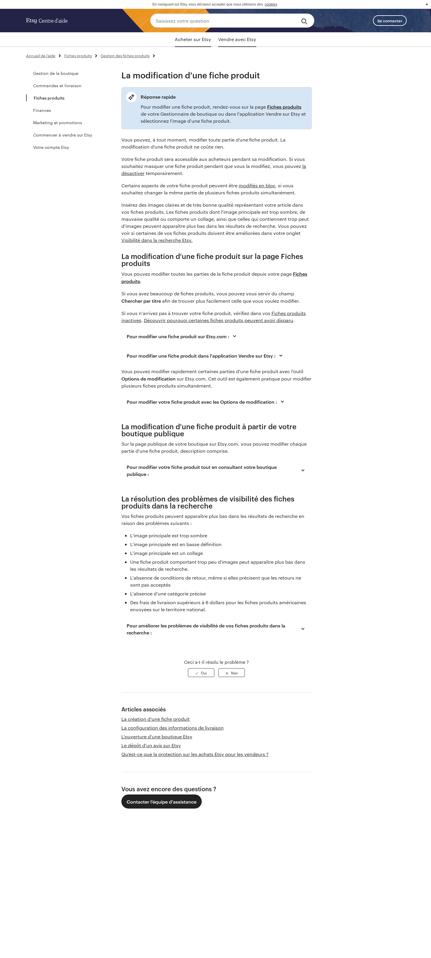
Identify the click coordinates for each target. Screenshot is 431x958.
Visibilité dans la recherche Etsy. (157, 240)
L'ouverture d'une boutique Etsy (156, 736)
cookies (271, 4)
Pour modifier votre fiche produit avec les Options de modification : (202, 401)
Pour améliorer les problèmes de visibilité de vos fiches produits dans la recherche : (206, 629)
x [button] (426, 4)
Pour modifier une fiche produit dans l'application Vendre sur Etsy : (201, 355)
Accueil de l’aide (40, 55)
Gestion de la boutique (55, 73)
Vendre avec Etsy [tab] (237, 39)
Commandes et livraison (57, 85)
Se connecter (389, 20)
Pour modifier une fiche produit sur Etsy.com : (178, 336)
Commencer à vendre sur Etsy (62, 135)
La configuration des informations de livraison (172, 728)
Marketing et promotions (57, 122)
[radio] (201, 672)
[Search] (305, 21)
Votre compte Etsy (51, 147)
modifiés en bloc (257, 185)
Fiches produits (78, 55)
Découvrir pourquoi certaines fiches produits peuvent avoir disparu (218, 320)
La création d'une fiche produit (155, 719)
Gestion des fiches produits (125, 55)
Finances (42, 110)
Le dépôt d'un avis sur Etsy (151, 745)
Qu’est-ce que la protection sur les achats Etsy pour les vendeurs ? (195, 754)
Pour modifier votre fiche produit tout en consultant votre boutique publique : (202, 470)
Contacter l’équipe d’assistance (161, 801)
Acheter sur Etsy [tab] (193, 39)
